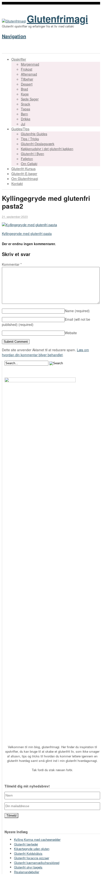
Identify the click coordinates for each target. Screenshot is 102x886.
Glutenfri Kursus (23, 168)
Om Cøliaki (29, 163)
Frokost (26, 69)
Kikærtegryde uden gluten (31, 848)
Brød (24, 89)
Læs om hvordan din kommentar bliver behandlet (45, 352)
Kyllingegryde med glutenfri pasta (27, 233)
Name (77, 310)
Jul (23, 123)
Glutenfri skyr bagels (28, 867)
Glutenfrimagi (57, 18)
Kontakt (17, 183)
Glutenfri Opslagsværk (37, 143)
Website (71, 332)
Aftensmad (29, 74)
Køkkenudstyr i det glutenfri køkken (47, 148)
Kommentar (12, 264)
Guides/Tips (20, 128)
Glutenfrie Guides (34, 133)
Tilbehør (27, 79)
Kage (25, 94)
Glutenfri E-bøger (24, 173)
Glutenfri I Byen (32, 153)
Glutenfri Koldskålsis (28, 853)
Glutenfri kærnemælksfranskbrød (36, 862)
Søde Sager (30, 99)
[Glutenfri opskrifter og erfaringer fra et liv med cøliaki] (14, 21)
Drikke (25, 119)
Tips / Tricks (30, 138)
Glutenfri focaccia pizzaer (31, 858)
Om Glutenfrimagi (24, 178)
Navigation (14, 36)
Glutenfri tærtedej (26, 844)
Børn (24, 114)
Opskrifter (18, 59)
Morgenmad (30, 64)
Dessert (26, 84)
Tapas (25, 109)
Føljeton (27, 158)
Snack (25, 104)
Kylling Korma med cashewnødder (37, 839)
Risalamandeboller (26, 872)
